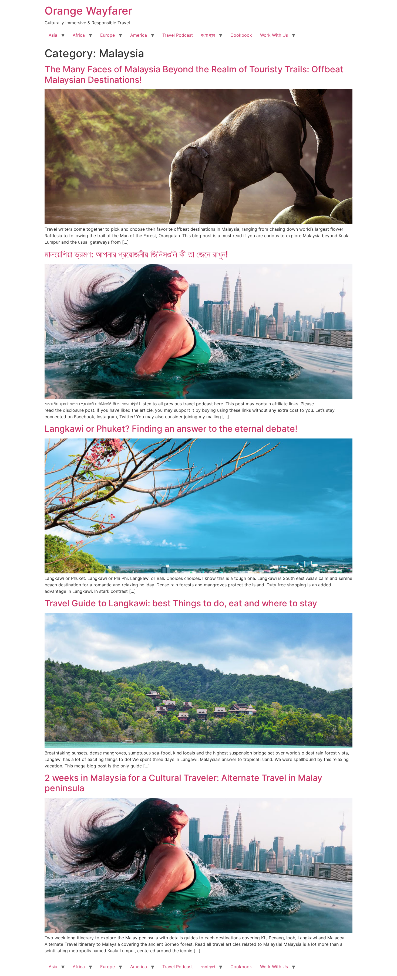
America (138, 35)
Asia (53, 35)
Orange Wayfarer (88, 10)
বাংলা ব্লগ (208, 35)
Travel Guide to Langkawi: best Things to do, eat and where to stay (181, 603)
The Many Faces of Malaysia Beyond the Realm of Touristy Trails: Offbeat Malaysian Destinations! (194, 74)
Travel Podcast (177, 35)
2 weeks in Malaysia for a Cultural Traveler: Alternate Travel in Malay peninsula (183, 783)
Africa (79, 35)
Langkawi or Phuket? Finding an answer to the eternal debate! (171, 428)
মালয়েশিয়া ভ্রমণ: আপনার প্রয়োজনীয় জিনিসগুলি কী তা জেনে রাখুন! (137, 254)
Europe (107, 35)
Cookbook (241, 35)
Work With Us (274, 35)
